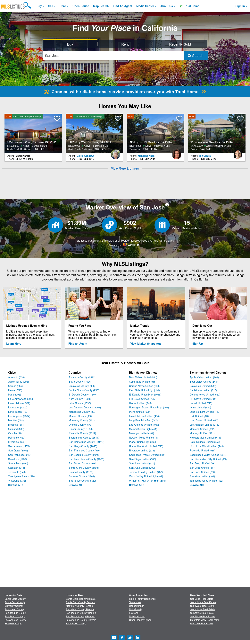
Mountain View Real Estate (204, 619)
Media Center (145, 6)
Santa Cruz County (15, 602)
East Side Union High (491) (144, 390)
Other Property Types (140, 619)
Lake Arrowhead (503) (20, 399)
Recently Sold (180, 44)
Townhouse (135, 602)
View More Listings (125, 168)
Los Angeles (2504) (19, 416)
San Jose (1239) (17, 459)
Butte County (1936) (80, 381)
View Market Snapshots (146, 343)
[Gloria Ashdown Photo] (116, 152)
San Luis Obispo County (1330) (86, 459)
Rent (63, 6)
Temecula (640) (17, 472)
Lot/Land (133, 612)
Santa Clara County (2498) (84, 467)
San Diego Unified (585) (142, 459)
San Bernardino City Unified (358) (208, 459)
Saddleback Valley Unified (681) (147, 455)
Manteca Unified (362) (202, 429)
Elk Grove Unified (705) (142, 399)
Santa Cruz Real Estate (202, 609)
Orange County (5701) (81, 424)
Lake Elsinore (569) (19, 403)
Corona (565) (15, 386)
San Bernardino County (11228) (86, 442)
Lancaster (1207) (17, 407)
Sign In (240, 6)
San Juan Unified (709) (142, 467)
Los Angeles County (15, 619)
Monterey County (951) (82, 420)
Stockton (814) (16, 467)
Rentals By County (76, 623)
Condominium (136, 605)
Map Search (101, 6)
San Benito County (15, 616)
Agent (122, 6)
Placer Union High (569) (142, 442)
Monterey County (14, 605)
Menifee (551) (16, 420)
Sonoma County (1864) (82, 476)
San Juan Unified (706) (202, 472)
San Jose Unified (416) (142, 463)
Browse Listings (13, 623)
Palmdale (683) (16, 437)
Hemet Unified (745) (140, 403)
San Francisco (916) (19, 455)
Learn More (13, 343)
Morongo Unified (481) (141, 433)
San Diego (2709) (18, 450)
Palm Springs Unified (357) (205, 442)
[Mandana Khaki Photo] (177, 152)
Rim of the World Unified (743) (146, 446)
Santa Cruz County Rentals (80, 602)
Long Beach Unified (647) (143, 420)
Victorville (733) (17, 480)
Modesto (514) (16, 424)
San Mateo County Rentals (80, 609)
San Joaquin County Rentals (81, 612)
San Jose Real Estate (201, 598)
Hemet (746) (15, 390)
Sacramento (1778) (19, 446)
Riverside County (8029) (82, 433)
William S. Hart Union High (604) (147, 480)
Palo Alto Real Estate (201, 623)
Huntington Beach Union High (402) (149, 407)
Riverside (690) (16, 442)
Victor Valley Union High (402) (146, 476)
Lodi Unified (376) (199, 416)
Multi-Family (135, 609)
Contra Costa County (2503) (84, 390)
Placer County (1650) (81, 429)
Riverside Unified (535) (142, 450)
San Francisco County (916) (84, 450)
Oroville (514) (15, 433)
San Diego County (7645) (83, 446)
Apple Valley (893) (18, 381)
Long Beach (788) (18, 411)
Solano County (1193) (81, 472)
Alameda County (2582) (82, 377)
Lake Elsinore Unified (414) (144, 416)
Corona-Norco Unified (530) (144, 386)
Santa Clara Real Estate (203, 602)
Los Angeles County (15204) (85, 407)
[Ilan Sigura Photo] (238, 152)
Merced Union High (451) (143, 429)
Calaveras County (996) (82, 386)
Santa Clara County (15, 598)
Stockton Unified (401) (202, 476)
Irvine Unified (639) (139, 411)
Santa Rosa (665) (18, 463)
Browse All (15, 485)
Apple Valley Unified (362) (204, 377)
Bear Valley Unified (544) (143, 377)
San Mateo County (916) (82, 463)
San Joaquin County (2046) (84, 455)
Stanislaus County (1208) (83, 480)
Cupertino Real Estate (202, 612)
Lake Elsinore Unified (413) (205, 411)
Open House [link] (80, 6)
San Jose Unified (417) (202, 467)
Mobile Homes (137, 616)
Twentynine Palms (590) (21, 476)
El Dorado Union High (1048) (145, 394)
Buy (39, 6)
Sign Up (197, 343)
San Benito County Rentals (80, 616)
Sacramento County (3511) (84, 437)
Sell (50, 6)
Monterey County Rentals (79, 605)
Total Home (191, 6)
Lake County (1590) (80, 403)
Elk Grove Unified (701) (203, 399)
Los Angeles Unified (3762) (144, 424)
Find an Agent (77, 343)
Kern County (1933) (80, 399)
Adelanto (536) (16, 377)
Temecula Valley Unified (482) (146, 472)
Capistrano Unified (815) (142, 381)
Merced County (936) (80, 416)
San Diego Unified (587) (203, 463)
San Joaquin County (15, 612)
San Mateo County (14, 609)
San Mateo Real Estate (202, 616)
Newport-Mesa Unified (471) (144, 437)
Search (197, 55)
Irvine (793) (14, 394)
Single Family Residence (142, 598)
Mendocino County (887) (82, 411)
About (166, 6)
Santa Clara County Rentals (81, 598)
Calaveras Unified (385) (203, 386)
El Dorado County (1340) (82, 394)
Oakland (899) (16, 429)
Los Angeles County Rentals (81, 619)
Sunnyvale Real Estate (202, 605)
